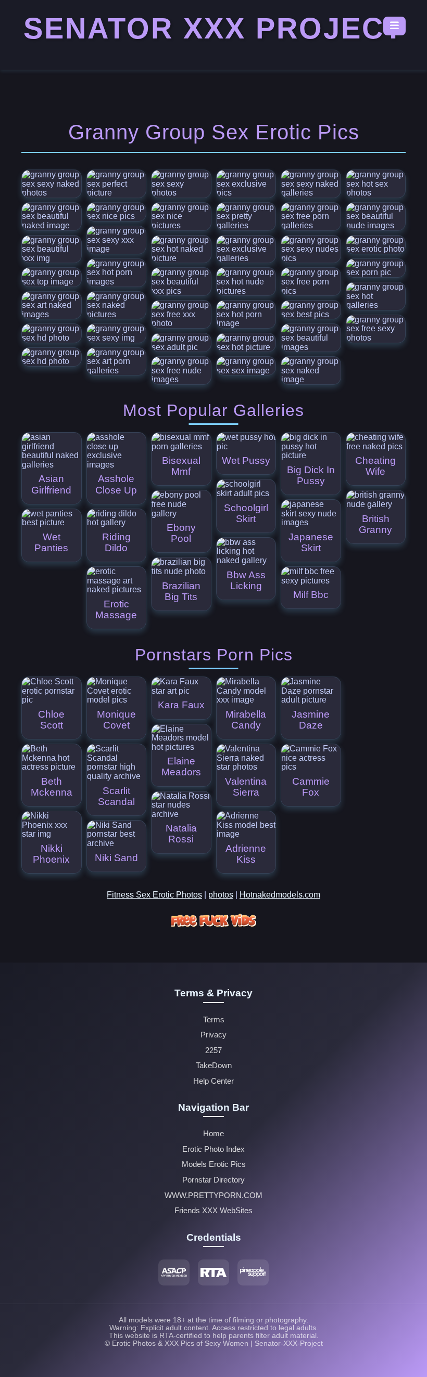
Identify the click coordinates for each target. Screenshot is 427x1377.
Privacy (213, 1035)
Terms (213, 1020)
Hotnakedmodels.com (280, 894)
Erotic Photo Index (213, 1149)
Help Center (213, 1081)
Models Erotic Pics (214, 1164)
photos (220, 894)
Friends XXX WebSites (213, 1210)
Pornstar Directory (213, 1180)
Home (213, 1133)
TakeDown (214, 1065)
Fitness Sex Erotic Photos (154, 894)
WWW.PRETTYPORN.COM (213, 1195)
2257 (213, 1050)
